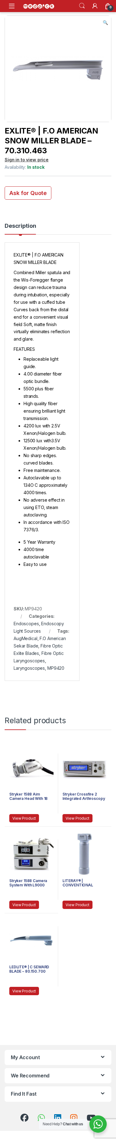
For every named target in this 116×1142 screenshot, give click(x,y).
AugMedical (25, 638)
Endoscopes (26, 623)
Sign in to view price (27, 159)
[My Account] (95, 6)
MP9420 (55, 668)
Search (82, 5)
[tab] (20, 228)
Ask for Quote (28, 193)
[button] (105, 22)
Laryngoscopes (29, 668)
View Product (24, 818)
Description (20, 226)
